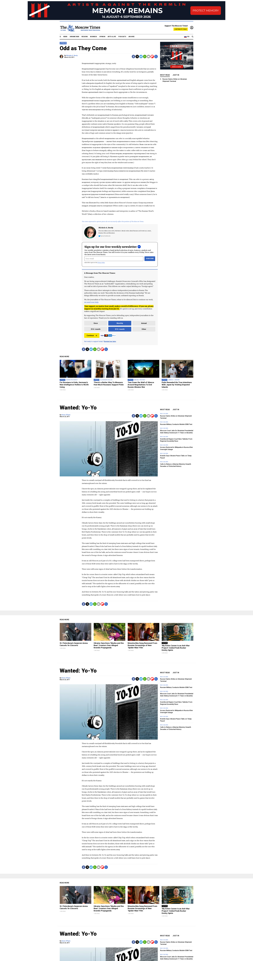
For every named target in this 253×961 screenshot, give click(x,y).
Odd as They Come (83, 48)
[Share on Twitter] (137, 56)
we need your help (91, 302)
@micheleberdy (105, 236)
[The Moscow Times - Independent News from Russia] (80, 28)
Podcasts (122, 36)
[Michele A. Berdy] (62, 56)
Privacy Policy (101, 262)
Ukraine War (74, 36)
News (65, 36)
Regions (85, 36)
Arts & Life (112, 36)
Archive (131, 36)
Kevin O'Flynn (66, 415)
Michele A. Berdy (72, 55)
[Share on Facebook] (133, 56)
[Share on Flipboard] (152, 56)
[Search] (192, 36)
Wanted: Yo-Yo (78, 407)
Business (93, 36)
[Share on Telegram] (141, 56)
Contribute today (180, 29)
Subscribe (150, 258)
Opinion (102, 36)
